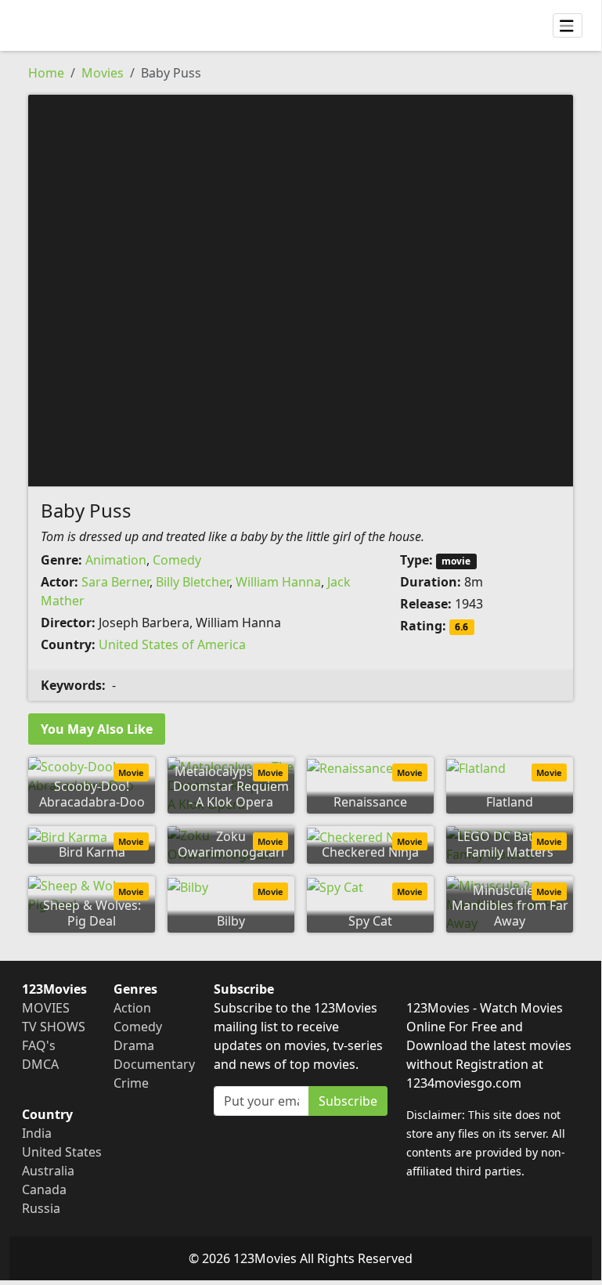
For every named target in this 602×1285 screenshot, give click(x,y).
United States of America (172, 644)
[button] (300, 289)
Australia (48, 1170)
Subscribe (348, 1101)
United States (62, 1151)
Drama (134, 1045)
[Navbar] (567, 25)
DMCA (40, 1064)
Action (132, 1007)
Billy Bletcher (192, 581)
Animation (115, 560)
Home (46, 72)
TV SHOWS (53, 1026)
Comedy (177, 560)
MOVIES (46, 1007)
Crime (131, 1083)
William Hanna (278, 581)
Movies (102, 72)
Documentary (154, 1064)
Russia (41, 1208)
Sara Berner (115, 581)
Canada (44, 1189)
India (37, 1133)
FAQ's (39, 1045)
